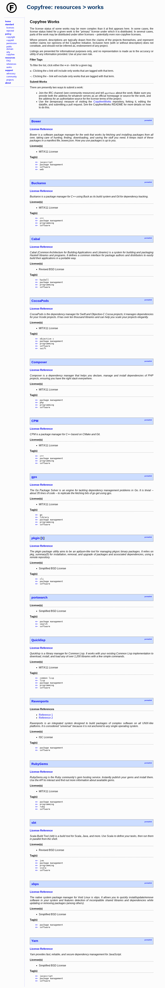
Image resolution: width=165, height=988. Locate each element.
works (9, 67)
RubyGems (39, 764)
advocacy (10, 73)
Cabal (35, 239)
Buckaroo (38, 183)
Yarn (34, 940)
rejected (10, 31)
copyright (10, 37)
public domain (9, 47)
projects (10, 80)
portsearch (39, 597)
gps (34, 477)
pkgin (35, 538)
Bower (36, 121)
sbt (33, 822)
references (11, 64)
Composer (39, 362)
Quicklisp (38, 640)
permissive (11, 43)
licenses (10, 27)
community (11, 76)
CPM (34, 421)
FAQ (8, 61)
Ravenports (40, 701)
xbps (35, 884)
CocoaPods (40, 300)
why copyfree (10, 53)
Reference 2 (46, 717)
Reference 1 (46, 714)
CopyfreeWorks (102, 101)
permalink (148, 120)
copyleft (10, 40)
